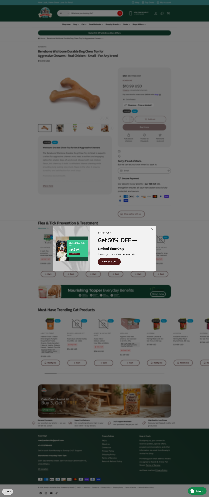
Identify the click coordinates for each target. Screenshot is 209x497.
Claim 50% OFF (109, 261)
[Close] (152, 229)
